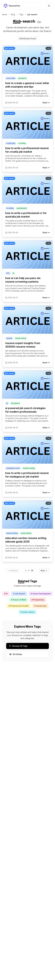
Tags (21, 14)
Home (4, 14)
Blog (13, 14)
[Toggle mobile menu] (48, 5)
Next (43, 570)
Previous (14, 570)
